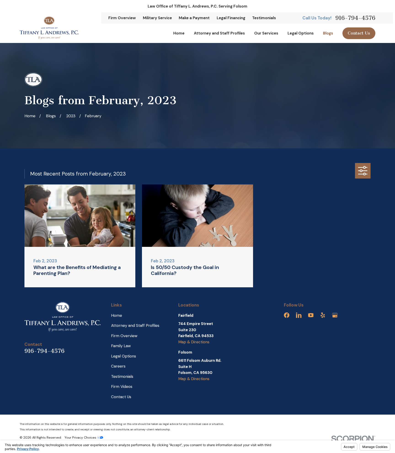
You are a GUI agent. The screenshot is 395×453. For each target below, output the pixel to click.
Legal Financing (231, 17)
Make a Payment (194, 17)
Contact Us (359, 33)
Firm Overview (122, 17)
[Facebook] (286, 315)
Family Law (121, 345)
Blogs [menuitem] (328, 33)
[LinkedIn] (299, 315)
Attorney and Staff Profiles (135, 325)
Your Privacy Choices (80, 437)
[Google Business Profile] (335, 315)
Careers (118, 366)
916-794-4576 (355, 18)
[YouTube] (311, 315)
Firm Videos (121, 386)
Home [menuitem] (178, 33)
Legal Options (123, 356)
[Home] (49, 27)
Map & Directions (193, 341)
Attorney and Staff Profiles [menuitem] (219, 33)
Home (116, 315)
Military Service (157, 17)
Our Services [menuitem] (266, 33)
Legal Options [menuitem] (301, 33)
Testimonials (264, 17)
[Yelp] (323, 315)
